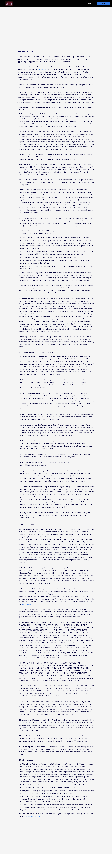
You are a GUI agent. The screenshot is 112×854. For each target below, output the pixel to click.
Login (103, 3)
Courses (89, 3)
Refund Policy (26, 604)
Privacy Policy (43, 69)
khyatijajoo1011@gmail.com (34, 816)
